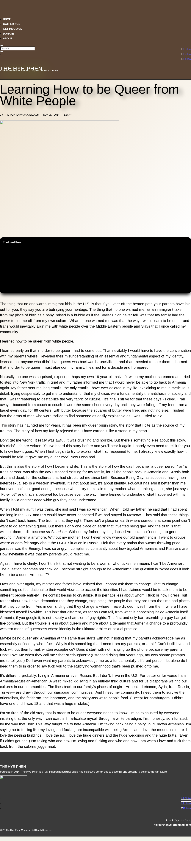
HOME (7, 19)
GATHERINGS (11, 23)
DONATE (8, 33)
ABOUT (7, 38)
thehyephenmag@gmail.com (21, 114)
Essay (68, 114)
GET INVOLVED (12, 28)
